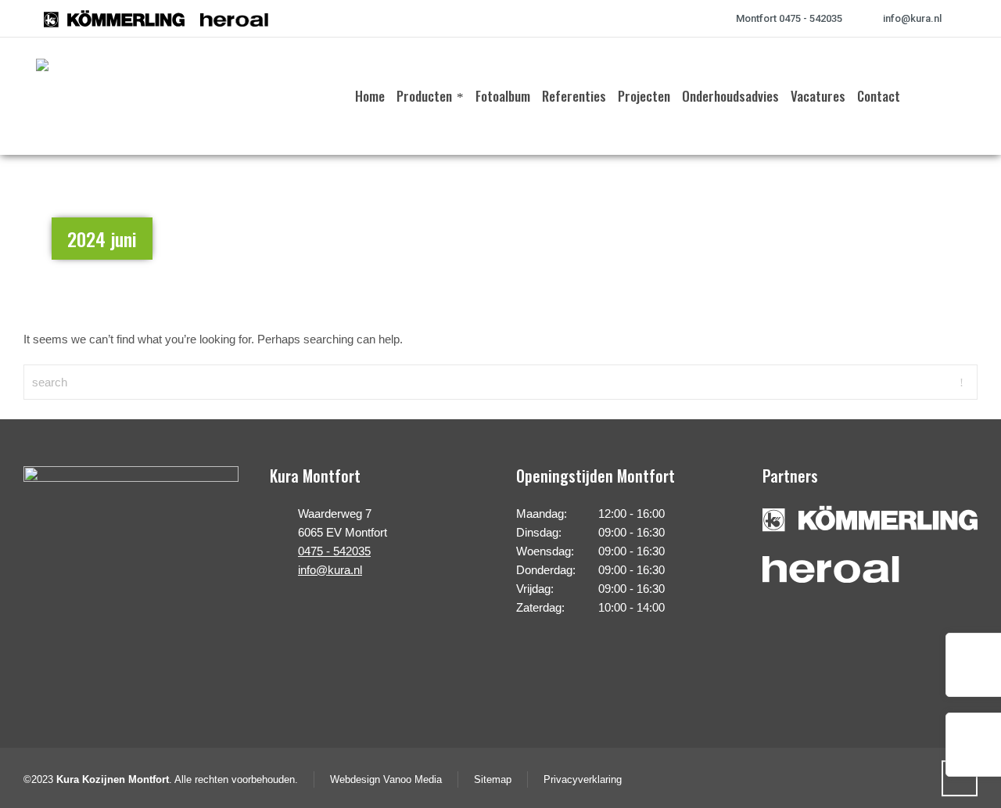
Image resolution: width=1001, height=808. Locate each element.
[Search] (955, 96)
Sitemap (492, 779)
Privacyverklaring (583, 779)
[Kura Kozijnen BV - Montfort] (73, 96)
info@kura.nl (912, 18)
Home (901, 230)
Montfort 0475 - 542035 (789, 18)
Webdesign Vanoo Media (386, 779)
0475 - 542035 (334, 551)
